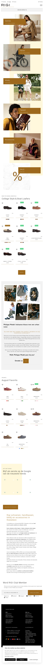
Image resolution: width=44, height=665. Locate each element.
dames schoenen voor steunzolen (16, 559)
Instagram (22, 595)
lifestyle (20, 534)
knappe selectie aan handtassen (27, 533)
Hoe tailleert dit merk (29, 639)
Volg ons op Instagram (10, 507)
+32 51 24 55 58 (9, 619)
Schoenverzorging (29, 636)
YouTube (29, 595)
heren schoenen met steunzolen (30, 559)
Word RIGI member (34, 592)
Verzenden (27, 630)
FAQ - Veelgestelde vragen (30, 634)
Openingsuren (8, 622)
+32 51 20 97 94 (28, 619)
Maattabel (27, 637)
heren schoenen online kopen (13, 528)
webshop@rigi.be (9, 621)
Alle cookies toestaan (10, 659)
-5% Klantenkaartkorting (30, 633)
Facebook (14, 595)
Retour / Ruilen (28, 632)
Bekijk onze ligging (9, 616)
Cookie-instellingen (33, 659)
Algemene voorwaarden (30, 640)
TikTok (7, 597)
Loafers (22, 272)
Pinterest (37, 595)
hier (26, 360)
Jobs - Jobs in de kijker (30, 642)
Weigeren (22, 659)
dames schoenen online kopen (28, 528)
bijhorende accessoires (12, 534)
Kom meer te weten (9, 656)
